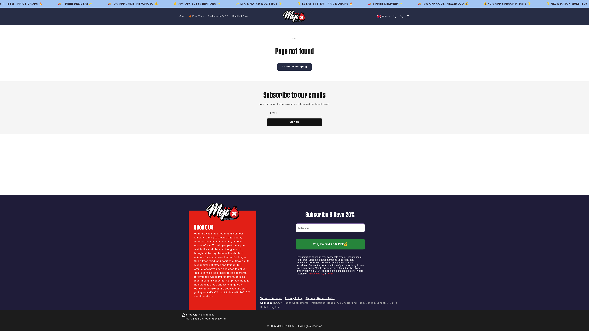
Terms (330, 273)
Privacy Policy (316, 273)
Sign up (294, 122)
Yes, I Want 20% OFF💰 (330, 244)
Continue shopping (294, 67)
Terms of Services (271, 298)
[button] (394, 16)
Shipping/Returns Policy (320, 298)
